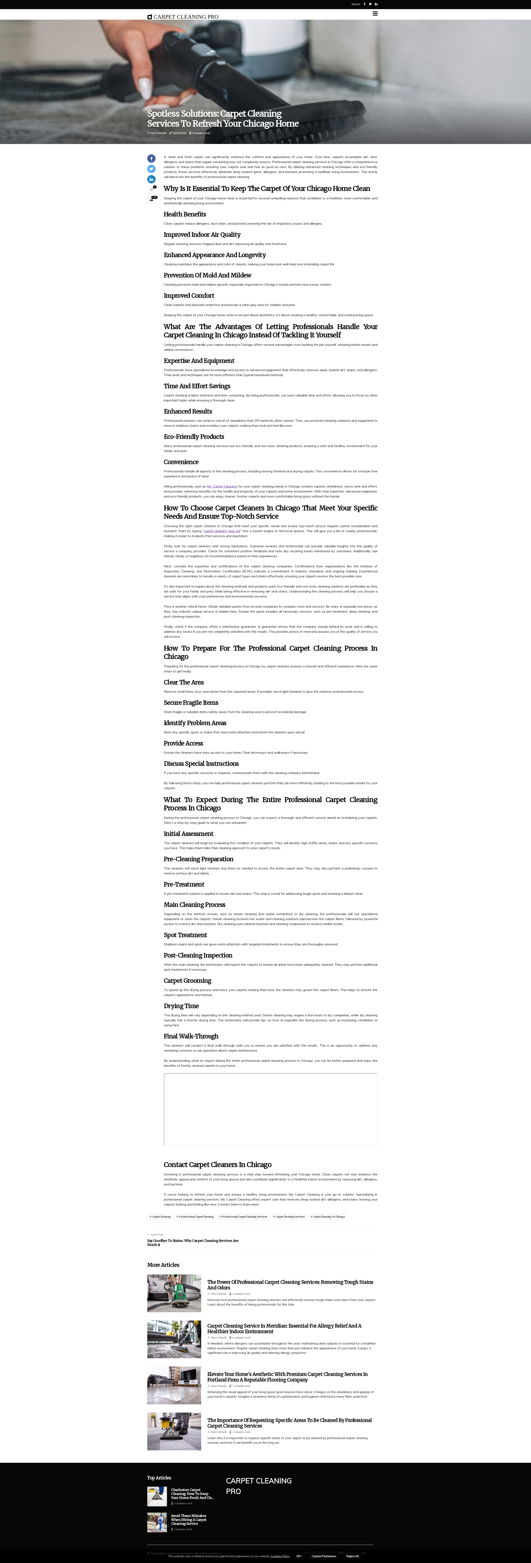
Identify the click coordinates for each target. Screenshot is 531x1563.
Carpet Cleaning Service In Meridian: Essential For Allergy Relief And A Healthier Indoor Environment (284, 1328)
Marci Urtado (159, 133)
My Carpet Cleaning (222, 486)
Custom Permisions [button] (324, 1556)
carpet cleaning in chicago (329, 1216)
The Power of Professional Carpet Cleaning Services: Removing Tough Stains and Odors (290, 1284)
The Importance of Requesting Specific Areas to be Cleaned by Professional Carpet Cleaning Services (289, 1423)
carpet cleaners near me (222, 531)
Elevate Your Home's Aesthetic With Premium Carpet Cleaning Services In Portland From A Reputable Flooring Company (287, 1377)
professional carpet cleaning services (244, 1216)
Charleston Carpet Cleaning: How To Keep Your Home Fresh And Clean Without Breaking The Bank (193, 1494)
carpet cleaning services (290, 1216)
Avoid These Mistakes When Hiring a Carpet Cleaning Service (188, 1520)
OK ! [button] (298, 1556)
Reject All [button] (353, 1556)
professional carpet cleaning (196, 1216)
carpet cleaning (161, 1216)
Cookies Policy (280, 1556)
